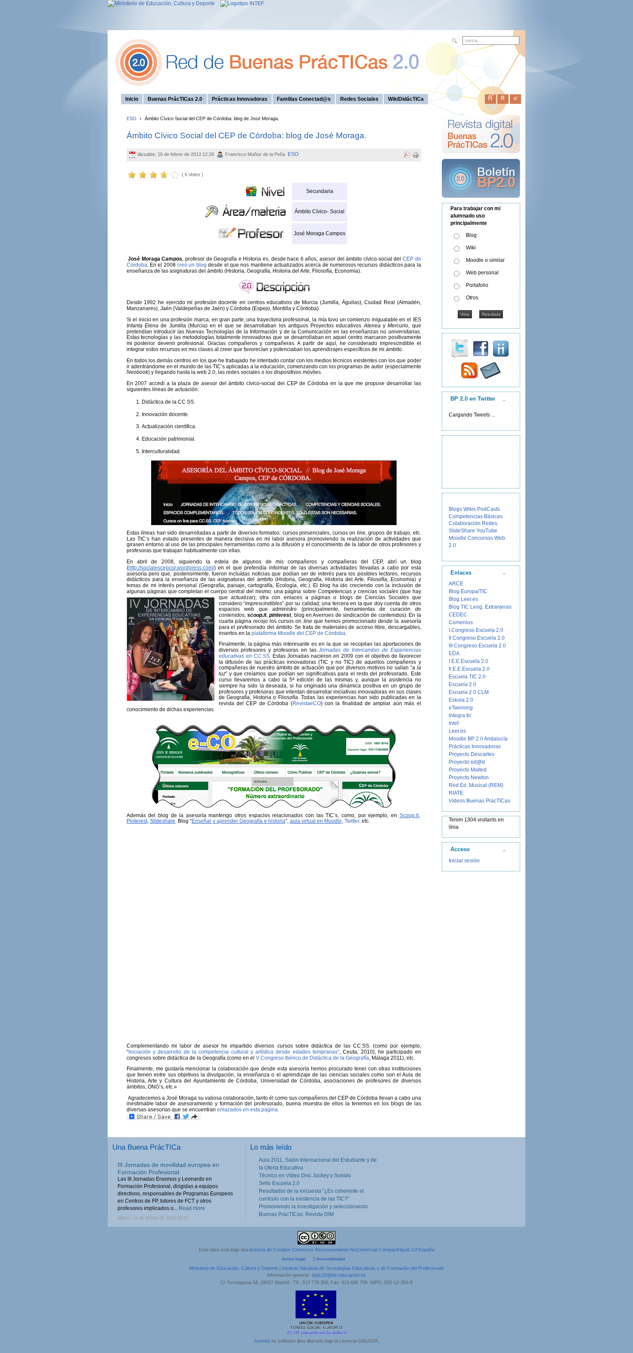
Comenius (461, 622)
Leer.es (457, 731)
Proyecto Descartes (471, 754)
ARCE (456, 584)
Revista (301, 703)
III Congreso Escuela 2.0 (477, 646)
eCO (315, 703)
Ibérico (293, 1058)
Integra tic (460, 715)
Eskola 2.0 (461, 700)
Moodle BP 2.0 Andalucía (478, 739)
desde (284, 1052)
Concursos (480, 538)
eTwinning (461, 708)
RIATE (456, 793)
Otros (472, 298)
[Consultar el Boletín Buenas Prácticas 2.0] (481, 201)
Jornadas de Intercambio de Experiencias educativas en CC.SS (320, 653)
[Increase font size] (490, 97)
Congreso (273, 1058)
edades (303, 1052)
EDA (454, 653)
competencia (215, 1052)
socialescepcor (158, 568)
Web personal (482, 273)
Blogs (455, 509)
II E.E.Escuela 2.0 (469, 669)
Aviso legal (294, 1259)
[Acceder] (274, 492)
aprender (228, 821)
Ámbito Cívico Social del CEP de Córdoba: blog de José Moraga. (246, 135)
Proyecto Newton (469, 777)
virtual (309, 821)
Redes (489, 523)
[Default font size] (503, 97)
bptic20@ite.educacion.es (339, 1275)
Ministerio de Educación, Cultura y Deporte (233, 1268)
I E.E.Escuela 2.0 (468, 661)
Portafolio (477, 285)
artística (265, 1052)
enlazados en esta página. (248, 1110)
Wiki (471, 248)
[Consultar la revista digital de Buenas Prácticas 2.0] (481, 157)
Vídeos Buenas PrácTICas (479, 801)
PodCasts (488, 509)
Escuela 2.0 (462, 684)
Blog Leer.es (463, 599)
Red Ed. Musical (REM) (476, 785)
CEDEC (458, 615)
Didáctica (321, 1058)
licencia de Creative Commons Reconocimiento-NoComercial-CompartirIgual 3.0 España (342, 1249)
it (417, 815)
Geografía (251, 821)
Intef (454, 723)
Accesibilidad (330, 1259)
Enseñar (202, 821)
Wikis (469, 509)
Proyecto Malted (468, 770)
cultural (241, 1052)
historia (276, 821)
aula (295, 821)
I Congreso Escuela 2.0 (476, 630)
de (188, 1052)
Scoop (407, 815)
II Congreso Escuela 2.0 (477, 638)
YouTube (486, 531)
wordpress (189, 568)
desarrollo (170, 1052)
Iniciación (140, 1052)
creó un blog (192, 265)
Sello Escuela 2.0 (279, 1183)
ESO (132, 118)
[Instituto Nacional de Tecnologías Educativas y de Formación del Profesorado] (240, 3)
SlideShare (462, 531)
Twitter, (352, 821)
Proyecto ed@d (467, 762)
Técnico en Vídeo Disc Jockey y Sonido (305, 1176)
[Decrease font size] (515, 97)
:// (139, 568)
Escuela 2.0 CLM (469, 692)
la (195, 1052)
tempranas (325, 1052)
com (208, 568)
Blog (471, 235)
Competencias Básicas (476, 516)
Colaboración (465, 523)
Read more (192, 1208)
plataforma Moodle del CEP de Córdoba (298, 633)
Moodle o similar (485, 260)
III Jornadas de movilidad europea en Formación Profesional (168, 1168)
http (132, 568)
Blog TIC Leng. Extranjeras (480, 607)
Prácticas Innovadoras (475, 746)
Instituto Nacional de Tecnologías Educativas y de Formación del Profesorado (363, 1268)
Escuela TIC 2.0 (467, 677)
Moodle (333, 821)
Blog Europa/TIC (468, 591)
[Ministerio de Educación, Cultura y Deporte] (161, 3)
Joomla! (262, 1341)
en (320, 821)
